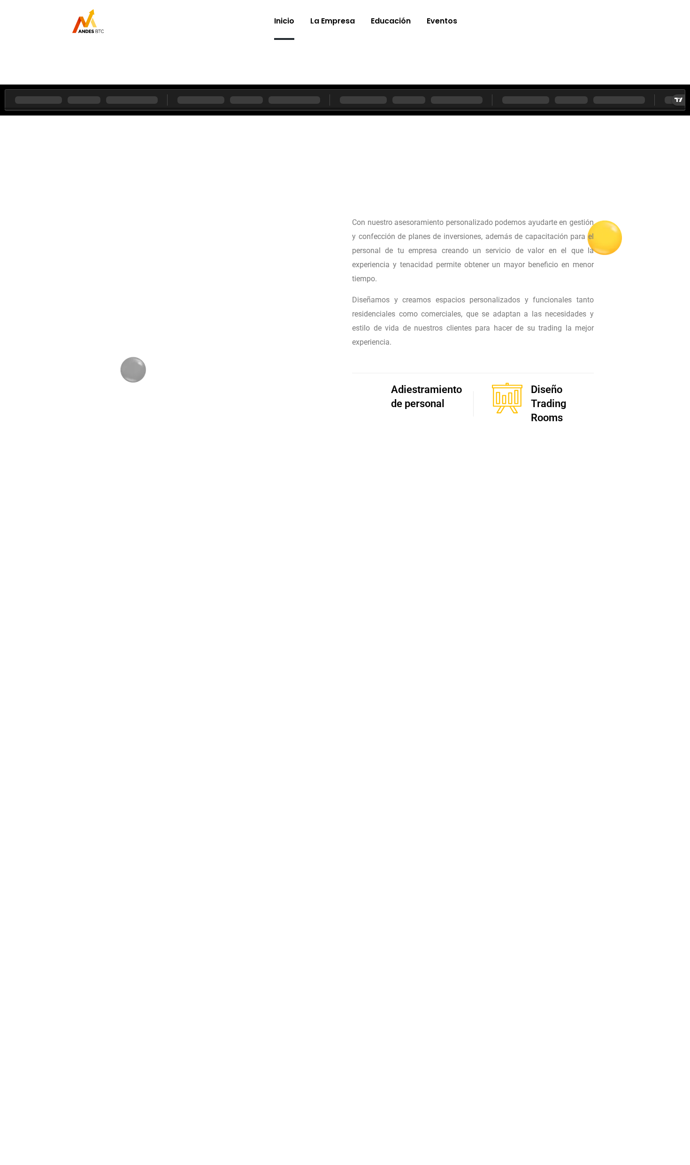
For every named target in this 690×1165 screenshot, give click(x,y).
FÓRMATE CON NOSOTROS (345, 573)
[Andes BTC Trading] (88, 21)
